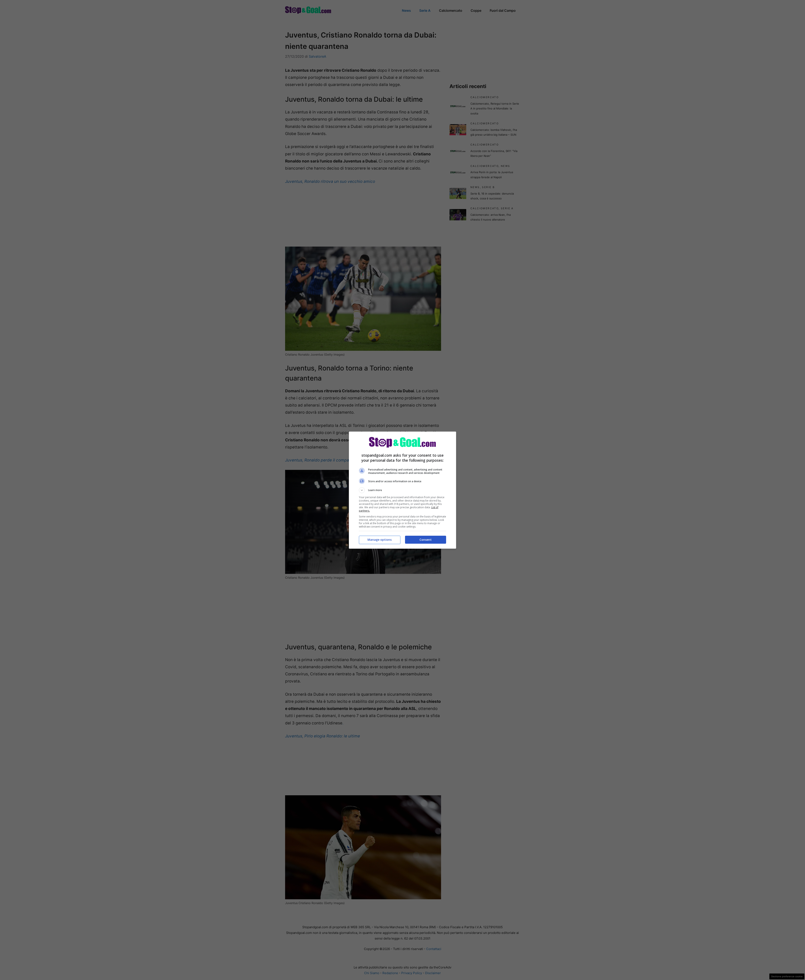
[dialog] (402, 490)
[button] (402, 490)
